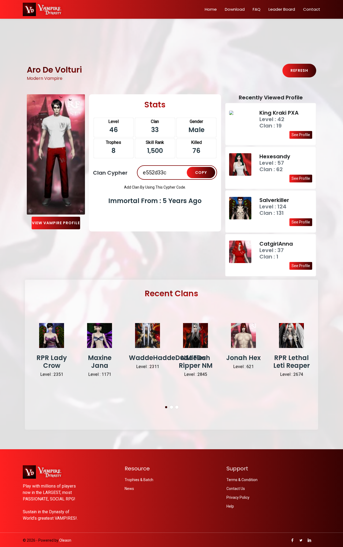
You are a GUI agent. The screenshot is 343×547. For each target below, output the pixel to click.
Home (211, 9)
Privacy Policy (237, 497)
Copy (201, 172)
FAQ (256, 9)
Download (235, 9)
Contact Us (235, 488)
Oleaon (65, 540)
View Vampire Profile (56, 223)
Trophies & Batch (139, 480)
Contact (311, 9)
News (129, 488)
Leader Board (282, 9)
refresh (299, 70)
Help (230, 506)
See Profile (301, 135)
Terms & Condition (242, 480)
